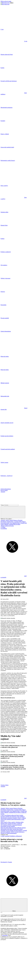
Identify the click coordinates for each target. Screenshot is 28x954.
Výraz (2, 505)
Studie (8, 521)
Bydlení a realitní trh (21, 812)
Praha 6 (24, 521)
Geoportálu (5, 935)
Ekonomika (4, 826)
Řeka (14, 524)
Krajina (12, 525)
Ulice (10, 523)
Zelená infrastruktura (11, 833)
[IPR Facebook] (12, 540)
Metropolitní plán (5, 829)
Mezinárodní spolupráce (7, 818)
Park (25, 523)
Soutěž (22, 523)
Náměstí (14, 523)
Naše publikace (21, 816)
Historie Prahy (4, 823)
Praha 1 (19, 523)
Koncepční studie (5, 523)
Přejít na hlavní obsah (6, 1)
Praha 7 (12, 521)
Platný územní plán (14, 829)
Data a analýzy (4, 822)
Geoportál (6, 836)
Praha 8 (3, 524)
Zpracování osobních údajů (7, 819)
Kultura (10, 823)
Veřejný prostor (9, 520)
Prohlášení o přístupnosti (16, 836)
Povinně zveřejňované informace (9, 816)
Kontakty (15, 818)
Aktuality (3, 520)
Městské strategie (21, 827)
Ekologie (20, 520)
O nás (2, 815)
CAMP (2, 836)
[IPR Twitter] (12, 552)
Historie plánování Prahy (13, 815)
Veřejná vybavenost (12, 825)
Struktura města (19, 822)
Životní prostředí (11, 826)
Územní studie (18, 521)
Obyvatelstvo (4, 825)
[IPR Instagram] (12, 564)
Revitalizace (4, 521)
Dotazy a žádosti (22, 818)
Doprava (15, 520)
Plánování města (5, 827)
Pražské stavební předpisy (16, 830)
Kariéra (21, 815)
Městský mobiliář (9, 524)
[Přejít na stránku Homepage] (5, 2)
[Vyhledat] (12, 503)
